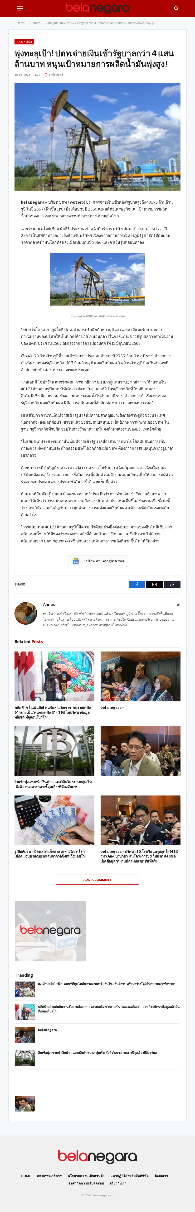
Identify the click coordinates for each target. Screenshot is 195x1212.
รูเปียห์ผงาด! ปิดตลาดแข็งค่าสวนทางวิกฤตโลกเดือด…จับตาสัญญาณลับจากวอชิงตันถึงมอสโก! (50, 853)
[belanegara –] (140, 676)
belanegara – (112, 707)
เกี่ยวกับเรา (118, 1183)
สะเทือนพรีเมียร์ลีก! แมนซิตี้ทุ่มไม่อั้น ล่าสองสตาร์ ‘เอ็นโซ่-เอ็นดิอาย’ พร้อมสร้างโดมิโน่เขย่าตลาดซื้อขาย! (106, 984)
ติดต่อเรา (161, 1176)
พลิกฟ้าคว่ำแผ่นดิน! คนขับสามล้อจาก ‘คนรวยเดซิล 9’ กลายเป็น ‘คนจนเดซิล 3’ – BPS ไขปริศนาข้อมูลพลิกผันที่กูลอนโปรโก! (53, 712)
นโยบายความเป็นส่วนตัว (86, 1176)
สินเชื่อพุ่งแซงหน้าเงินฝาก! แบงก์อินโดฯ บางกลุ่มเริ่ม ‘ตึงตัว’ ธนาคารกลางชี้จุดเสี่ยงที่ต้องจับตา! (53, 784)
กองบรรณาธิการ (49, 1176)
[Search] (175, 8)
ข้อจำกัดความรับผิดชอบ (86, 1183)
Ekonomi (35, 23)
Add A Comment (97, 879)
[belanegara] (97, 8)
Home (21, 23)
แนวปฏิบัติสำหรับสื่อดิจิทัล (130, 1176)
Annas (49, 604)
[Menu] (20, 8)
